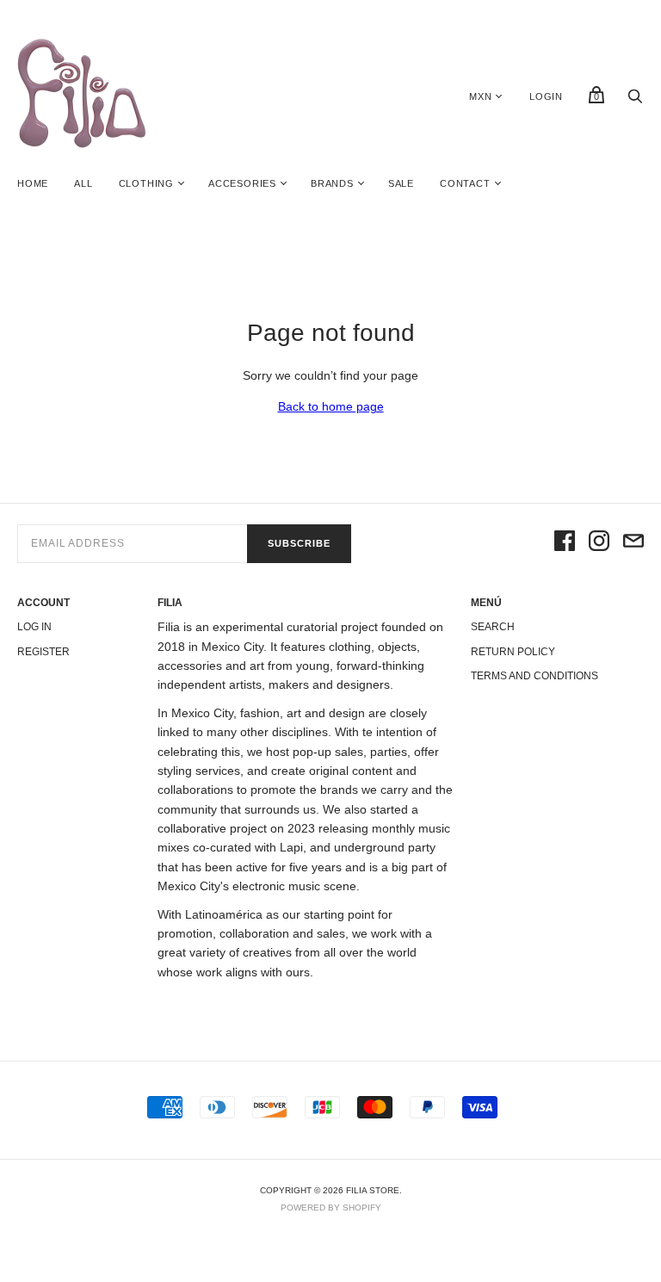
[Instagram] (599, 543)
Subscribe (299, 543)
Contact (465, 183)
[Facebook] (564, 543)
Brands (332, 183)
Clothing (146, 183)
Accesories (242, 183)
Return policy (513, 652)
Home (32, 183)
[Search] (635, 101)
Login (546, 96)
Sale (401, 183)
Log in (34, 627)
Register (43, 652)
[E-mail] (633, 543)
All (83, 183)
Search (493, 627)
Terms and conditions (534, 676)
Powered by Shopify (331, 1207)
